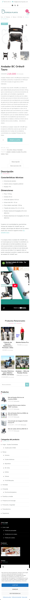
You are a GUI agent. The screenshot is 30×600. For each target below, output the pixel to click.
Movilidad (19, 150)
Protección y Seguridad (8, 505)
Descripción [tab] (16, 162)
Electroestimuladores (11, 492)
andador (9, 152)
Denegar (15, 589)
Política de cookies (7, 597)
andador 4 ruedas (16, 152)
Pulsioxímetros (6, 509)
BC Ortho (9, 150)
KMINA (7, 472)
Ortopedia (5, 489)
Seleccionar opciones (22, 333)
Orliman (7, 476)
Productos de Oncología (8, 501)
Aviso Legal (24, 597)
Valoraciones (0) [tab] (15, 166)
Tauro (6, 154)
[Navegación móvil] (27, 10)
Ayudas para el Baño (10, 448)
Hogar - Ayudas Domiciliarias (10, 444)
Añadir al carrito (15, 140)
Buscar (27, 384)
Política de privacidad (16, 597)
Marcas (15, 150)
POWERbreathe (9, 480)
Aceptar (15, 585)
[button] (27, 569)
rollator (3, 154)
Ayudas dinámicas (9, 459)
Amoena (7, 455)
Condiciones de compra (11, 534)
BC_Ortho (23, 152)
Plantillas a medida (7, 496)
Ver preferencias (15, 593)
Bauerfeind (8, 463)
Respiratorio (5, 513)
